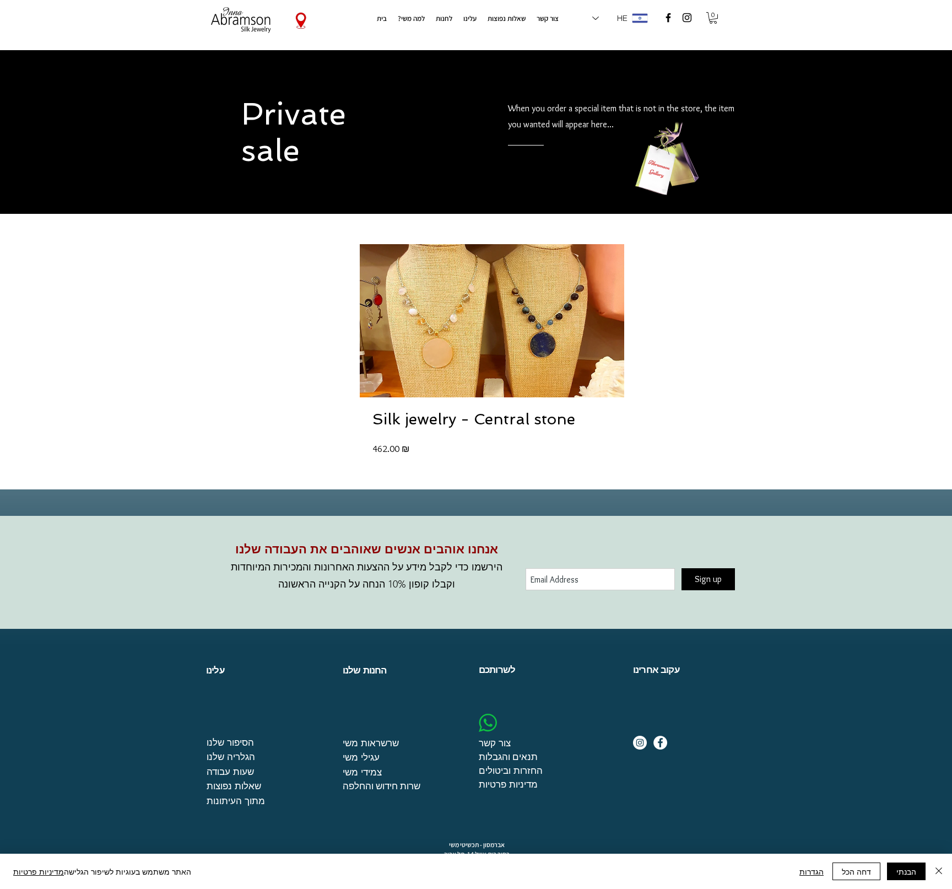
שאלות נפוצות (234, 785)
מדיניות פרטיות (38, 871)
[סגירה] (938, 871)
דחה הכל (856, 871)
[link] (713, 18)
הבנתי (906, 871)
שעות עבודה (230, 771)
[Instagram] (640, 743)
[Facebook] (660, 743)
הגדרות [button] (811, 871)
